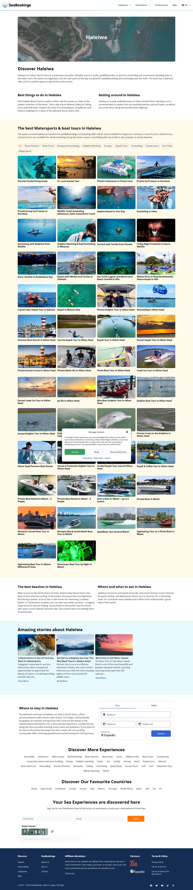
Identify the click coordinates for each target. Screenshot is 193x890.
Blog (175, 5)
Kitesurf (162, 761)
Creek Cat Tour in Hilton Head (152, 370)
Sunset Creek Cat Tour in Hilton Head (34, 402)
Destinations (141, 5)
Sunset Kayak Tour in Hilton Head (154, 340)
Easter (100, 761)
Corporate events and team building (45, 761)
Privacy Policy (98, 458)
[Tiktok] (168, 885)
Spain (139, 788)
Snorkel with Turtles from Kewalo (114, 244)
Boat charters (92, 756)
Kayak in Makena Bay (68, 309)
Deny (96, 452)
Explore (21, 862)
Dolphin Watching (92, 145)
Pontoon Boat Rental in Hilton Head (36, 340)
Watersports (25, 151)
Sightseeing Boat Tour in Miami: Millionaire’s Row (34, 565)
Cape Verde (46, 788)
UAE (147, 788)
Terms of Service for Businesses (160, 872)
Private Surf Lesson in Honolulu (153, 181)
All (20, 145)
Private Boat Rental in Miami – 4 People (34, 500)
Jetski (136, 761)
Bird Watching (75, 756)
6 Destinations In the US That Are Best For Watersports (36, 659)
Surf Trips (167, 145)
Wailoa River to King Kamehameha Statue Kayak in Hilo (155, 278)
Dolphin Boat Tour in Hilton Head (154, 400)
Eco (108, 761)
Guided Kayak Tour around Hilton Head (114, 467)
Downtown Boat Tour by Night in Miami (74, 565)
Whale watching (91, 770)
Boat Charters (32, 145)
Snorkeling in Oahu (147, 211)
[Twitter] (157, 885)
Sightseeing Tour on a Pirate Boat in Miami (155, 533)
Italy (92, 788)
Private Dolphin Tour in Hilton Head (116, 309)
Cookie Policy (87, 458)
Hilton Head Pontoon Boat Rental (35, 466)
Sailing (89, 766)
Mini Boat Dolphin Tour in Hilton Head (114, 402)
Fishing (127, 761)
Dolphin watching (84, 761)
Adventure (43, 756)
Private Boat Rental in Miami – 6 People (74, 500)
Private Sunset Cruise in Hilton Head (37, 370)
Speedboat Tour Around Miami (113, 531)
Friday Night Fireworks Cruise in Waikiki (153, 245)
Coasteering (163, 756)
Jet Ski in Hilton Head (68, 400)
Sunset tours (152, 145)
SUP (144, 766)
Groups (108, 145)
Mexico (101, 788)
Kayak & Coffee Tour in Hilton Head (155, 466)
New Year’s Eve (28, 766)
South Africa (126, 788)
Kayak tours (149, 761)
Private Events (161, 5)
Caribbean (60, 788)
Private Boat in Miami (148, 499)
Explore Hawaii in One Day (111, 211)
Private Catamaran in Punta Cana (115, 181)
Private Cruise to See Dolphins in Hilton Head (154, 434)
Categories (123, 5)
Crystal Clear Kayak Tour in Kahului (36, 309)
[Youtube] (162, 885)
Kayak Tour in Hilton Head (111, 340)
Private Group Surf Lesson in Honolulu (33, 212)
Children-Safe (132, 756)
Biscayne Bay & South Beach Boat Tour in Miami (75, 533)
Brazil (34, 788)
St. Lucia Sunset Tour (68, 181)
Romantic (78, 766)
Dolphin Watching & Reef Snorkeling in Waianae (76, 245)
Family (117, 761)
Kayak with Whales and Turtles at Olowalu (75, 278)
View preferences (118, 452)
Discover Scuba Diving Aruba (33, 181)
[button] (127, 432)
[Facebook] (151, 885)
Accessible (29, 756)
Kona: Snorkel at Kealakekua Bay (35, 276)
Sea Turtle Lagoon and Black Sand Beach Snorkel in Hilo (115, 278)
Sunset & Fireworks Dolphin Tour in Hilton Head (76, 467)
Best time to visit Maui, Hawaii (112, 657)
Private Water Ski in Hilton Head (74, 370)
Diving (69, 761)
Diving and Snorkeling (68, 145)
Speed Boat (116, 766)
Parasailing (136, 145)
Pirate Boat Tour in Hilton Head (113, 370)
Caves (119, 756)
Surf (151, 766)
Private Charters (62, 766)
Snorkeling (101, 766)
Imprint (107, 458)
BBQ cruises (58, 756)
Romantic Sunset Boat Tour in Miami (33, 533)
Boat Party (107, 756)
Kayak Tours (121, 145)
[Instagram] (173, 885)
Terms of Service (159, 866)
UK (154, 788)
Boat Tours (48, 145)
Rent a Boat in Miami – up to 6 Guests (113, 500)
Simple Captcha (29, 826)
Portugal (112, 788)
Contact (44, 871)
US (160, 788)
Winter (106, 770)
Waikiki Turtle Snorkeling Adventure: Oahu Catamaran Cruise (76, 212)
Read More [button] (23, 681)
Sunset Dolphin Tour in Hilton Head (36, 433)
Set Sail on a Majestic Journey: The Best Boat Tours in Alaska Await (75, 659)
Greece (83, 788)
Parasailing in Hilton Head (150, 309)
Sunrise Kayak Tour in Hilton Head (75, 340)
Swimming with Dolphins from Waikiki (34, 245)
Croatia (72, 788)
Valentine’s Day (164, 766)
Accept (75, 452)
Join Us (44, 866)
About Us (45, 862)
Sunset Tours (131, 766)
